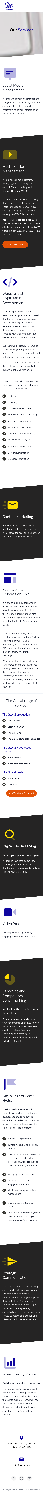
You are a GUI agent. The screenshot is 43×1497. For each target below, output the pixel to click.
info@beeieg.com (22, 1465)
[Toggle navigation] (37, 6)
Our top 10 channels (14, 244)
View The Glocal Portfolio (20, 793)
